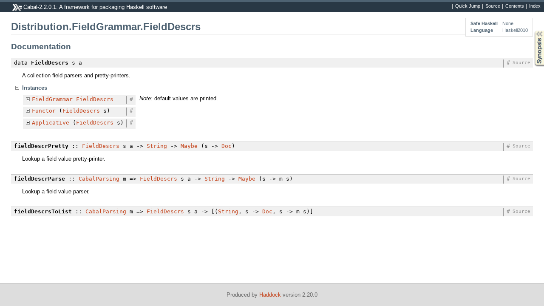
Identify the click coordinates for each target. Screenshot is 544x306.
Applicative (50, 122)
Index (535, 6)
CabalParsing (99, 179)
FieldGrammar (52, 99)
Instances (34, 88)
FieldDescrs (94, 99)
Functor (44, 111)
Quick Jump (467, 6)
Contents (514, 6)
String (157, 146)
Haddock (270, 295)
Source (492, 6)
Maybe (189, 146)
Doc (226, 146)
